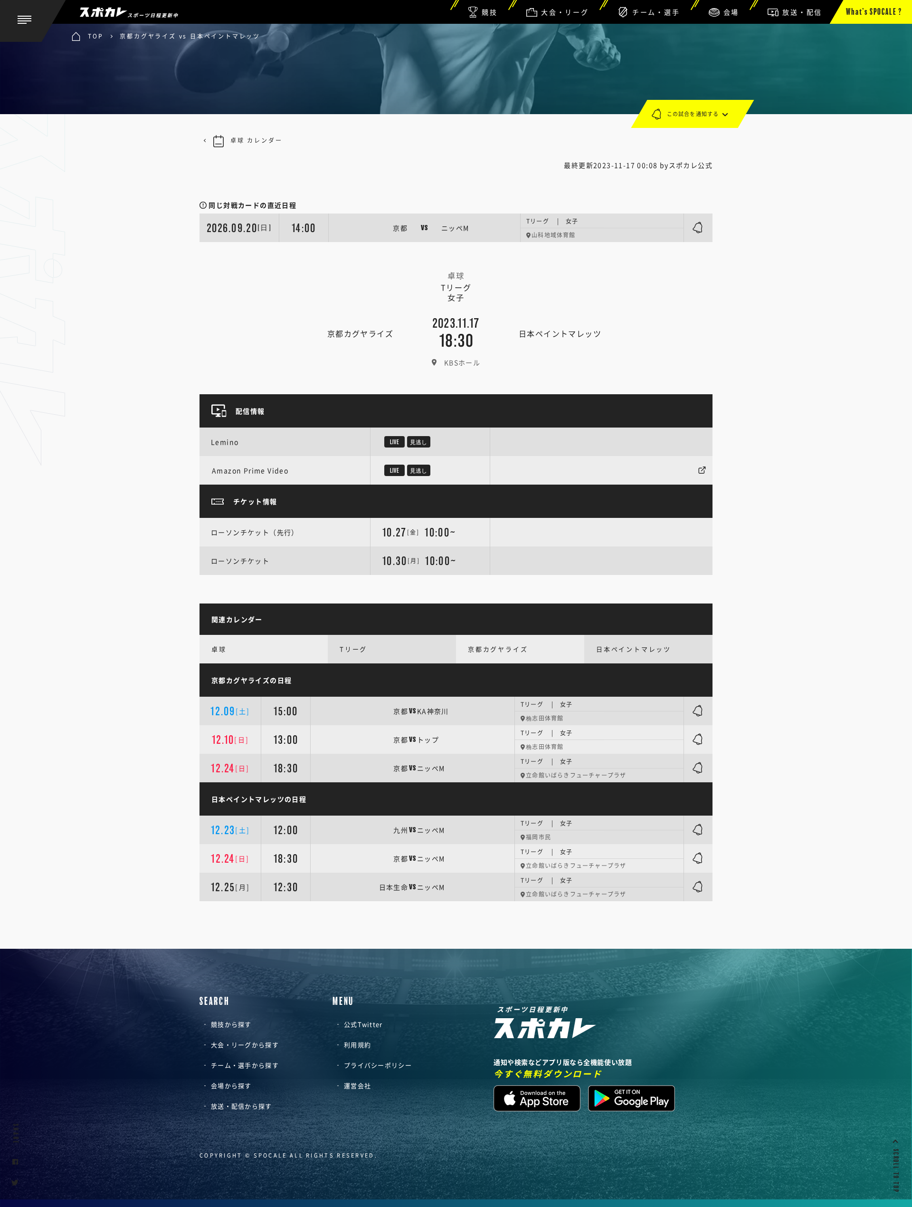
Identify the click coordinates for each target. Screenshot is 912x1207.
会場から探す (231, 1085)
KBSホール (462, 362)
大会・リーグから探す (245, 1044)
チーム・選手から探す (245, 1065)
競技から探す (231, 1024)
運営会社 (357, 1085)
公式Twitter (363, 1024)
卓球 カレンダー (256, 140)
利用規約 (357, 1044)
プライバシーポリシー (378, 1065)
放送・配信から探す (241, 1105)
